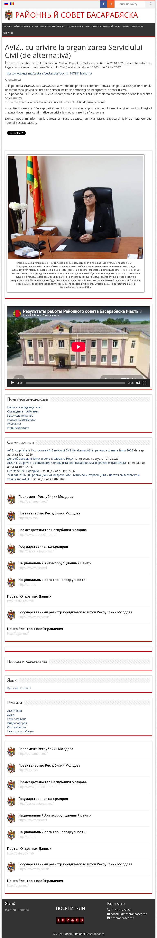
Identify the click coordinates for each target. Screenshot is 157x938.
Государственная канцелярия (43, 546)
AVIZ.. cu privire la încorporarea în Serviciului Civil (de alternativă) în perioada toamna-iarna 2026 (70, 450)
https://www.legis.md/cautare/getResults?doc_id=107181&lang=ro (48, 73)
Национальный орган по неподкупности (51, 579)
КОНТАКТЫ (8, 33)
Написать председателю (24, 407)
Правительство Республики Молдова (49, 513)
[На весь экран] (144, 383)
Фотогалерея (16, 727)
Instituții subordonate (21, 419)
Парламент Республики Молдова (45, 496)
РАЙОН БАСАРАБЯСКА (23, 26)
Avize (10, 715)
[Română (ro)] (12, 4)
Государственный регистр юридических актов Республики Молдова (75, 612)
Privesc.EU (14, 424)
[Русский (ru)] (6, 4)
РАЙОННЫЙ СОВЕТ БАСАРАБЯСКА (76, 15)
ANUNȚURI (14, 711)
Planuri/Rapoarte (18, 428)
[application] (78, 346)
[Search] (150, 4)
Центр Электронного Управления (35, 628)
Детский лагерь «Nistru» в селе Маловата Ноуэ (40, 458)
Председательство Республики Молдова (52, 530)
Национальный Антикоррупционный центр (54, 563)
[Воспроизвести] (12, 383)
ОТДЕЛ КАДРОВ (122, 26)
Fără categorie (16, 719)
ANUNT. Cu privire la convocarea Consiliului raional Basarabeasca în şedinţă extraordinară (66, 463)
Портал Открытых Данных (29, 596)
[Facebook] (103, 4)
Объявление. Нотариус (23, 471)
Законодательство (20, 415)
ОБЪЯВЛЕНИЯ (137, 26)
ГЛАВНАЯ (7, 26)
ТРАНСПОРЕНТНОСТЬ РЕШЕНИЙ (99, 26)
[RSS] (110, 4)
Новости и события (21, 731)
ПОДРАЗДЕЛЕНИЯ (75, 26)
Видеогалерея (17, 723)
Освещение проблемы (22, 411)
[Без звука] (138, 383)
